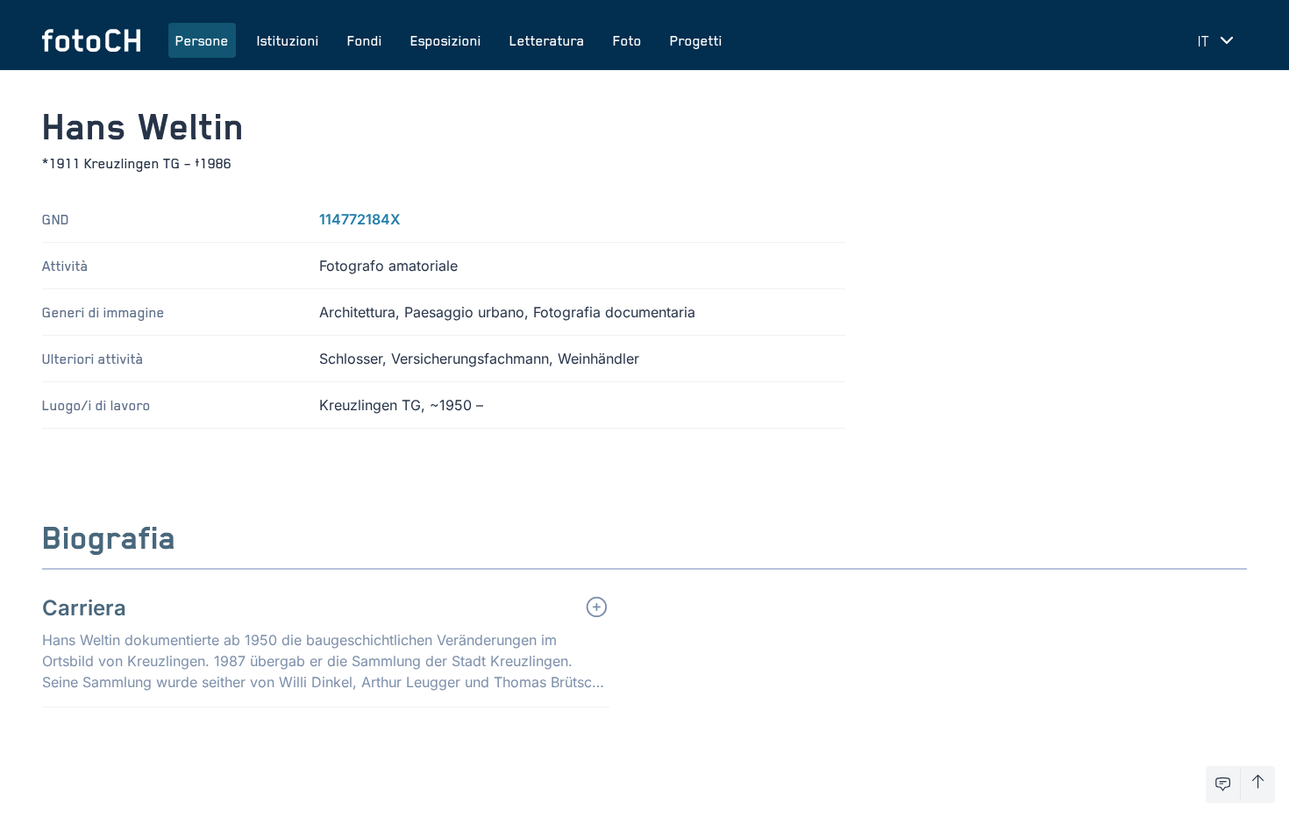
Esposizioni (445, 40)
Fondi (364, 40)
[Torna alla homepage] (91, 40)
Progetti (696, 40)
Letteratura (547, 40)
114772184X (360, 219)
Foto (627, 40)
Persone (202, 40)
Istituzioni (288, 40)
